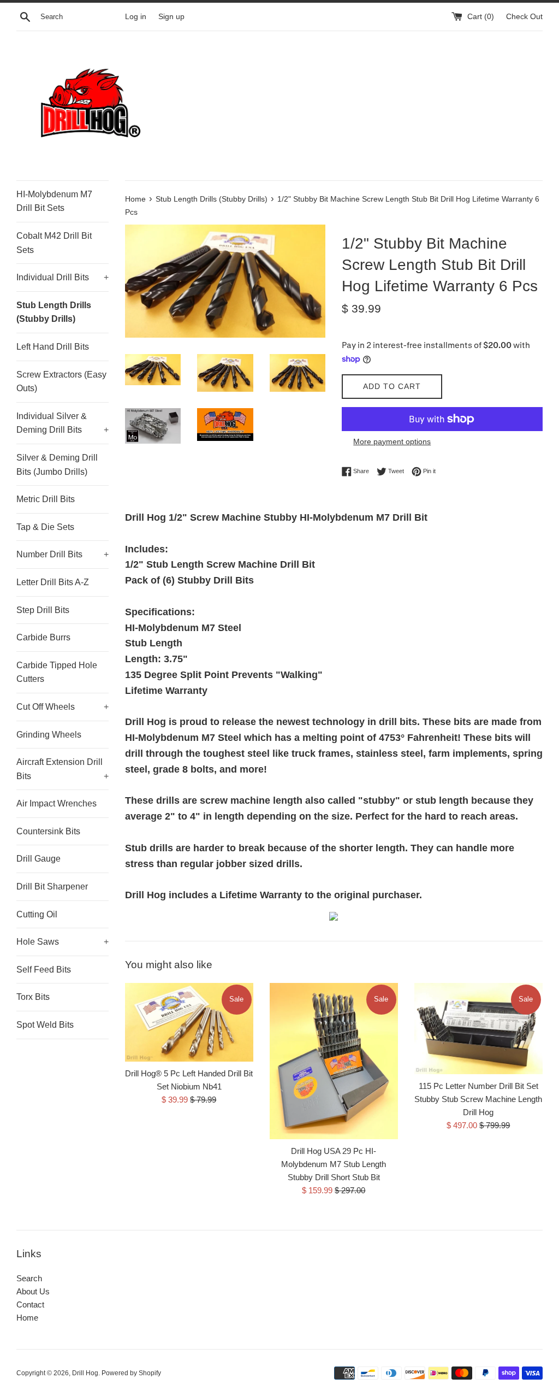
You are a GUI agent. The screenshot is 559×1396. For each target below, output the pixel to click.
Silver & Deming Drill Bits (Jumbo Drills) (57, 464)
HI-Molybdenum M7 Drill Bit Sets (54, 201)
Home (27, 1317)
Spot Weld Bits (45, 1024)
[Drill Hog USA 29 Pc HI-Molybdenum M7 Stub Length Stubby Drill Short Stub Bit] (334, 1061)
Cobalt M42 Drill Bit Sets (54, 243)
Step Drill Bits (42, 610)
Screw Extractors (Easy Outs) (61, 381)
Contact (30, 1304)
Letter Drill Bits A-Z (52, 582)
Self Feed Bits (43, 969)
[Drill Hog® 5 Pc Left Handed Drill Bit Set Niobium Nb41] (189, 1022)
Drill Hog (85, 1373)
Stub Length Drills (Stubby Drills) (53, 312)
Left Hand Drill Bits (52, 346)
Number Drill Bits (62, 554)
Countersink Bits (48, 831)
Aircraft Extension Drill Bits (62, 769)
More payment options (392, 441)
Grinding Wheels (48, 734)
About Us (33, 1291)
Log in (135, 17)
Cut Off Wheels (62, 706)
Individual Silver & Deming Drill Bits (62, 423)
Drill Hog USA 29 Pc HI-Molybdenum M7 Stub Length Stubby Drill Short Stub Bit (333, 1164)
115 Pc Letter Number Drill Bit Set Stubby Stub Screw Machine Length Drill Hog (478, 1099)
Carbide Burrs (43, 637)
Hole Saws (62, 941)
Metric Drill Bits (45, 499)
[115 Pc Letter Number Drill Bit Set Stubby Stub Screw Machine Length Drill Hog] (478, 1029)
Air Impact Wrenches (56, 803)
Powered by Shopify (131, 1373)
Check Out (524, 17)
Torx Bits (33, 997)
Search (29, 1278)
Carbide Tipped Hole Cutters (56, 672)
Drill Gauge (38, 858)
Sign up (171, 17)
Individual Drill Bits (62, 277)
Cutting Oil (36, 914)
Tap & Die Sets (45, 527)
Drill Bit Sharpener (52, 886)
